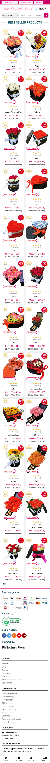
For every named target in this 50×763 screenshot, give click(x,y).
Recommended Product (11, 719)
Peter (13, 527)
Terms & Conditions (9, 712)
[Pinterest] (19, 635)
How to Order (7, 700)
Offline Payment (8, 703)
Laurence (36, 343)
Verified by (7, 613)
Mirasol (13, 481)
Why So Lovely (37, 527)
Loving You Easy (37, 389)
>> (12, 584)
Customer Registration (11, 693)
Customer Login (8, 696)
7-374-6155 (11, 738)
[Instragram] (14, 635)
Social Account (9, 629)
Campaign (6, 716)
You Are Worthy (36, 573)
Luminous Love (13, 435)
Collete (13, 296)
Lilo (13, 389)
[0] (44, 758)
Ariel (36, 158)
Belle (13, 250)
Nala (36, 481)
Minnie (36, 435)
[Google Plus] (24, 635)
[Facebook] (4, 635)
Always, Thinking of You (13, 112)
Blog (4, 667)
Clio (37, 250)
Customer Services (11, 743)
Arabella (37, 112)
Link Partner (7, 683)
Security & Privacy (9, 709)
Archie (13, 158)
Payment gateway (11, 592)
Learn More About (10, 688)
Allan (37, 66)
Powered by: (8, 641)
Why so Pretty (13, 573)
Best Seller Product (26, 2)
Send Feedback (10, 732)
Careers (5, 670)
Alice (13, 66)
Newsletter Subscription (11, 679)
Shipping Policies (8, 706)
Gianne (36, 296)
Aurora (36, 204)
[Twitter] (9, 635)
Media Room (7, 673)
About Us (5, 663)
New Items (39, 2)
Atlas (13, 204)
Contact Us (7, 727)
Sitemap (5, 676)
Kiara (13, 343)
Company (6, 658)
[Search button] (46, 15)
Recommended (9, 2)
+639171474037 (13, 735)
